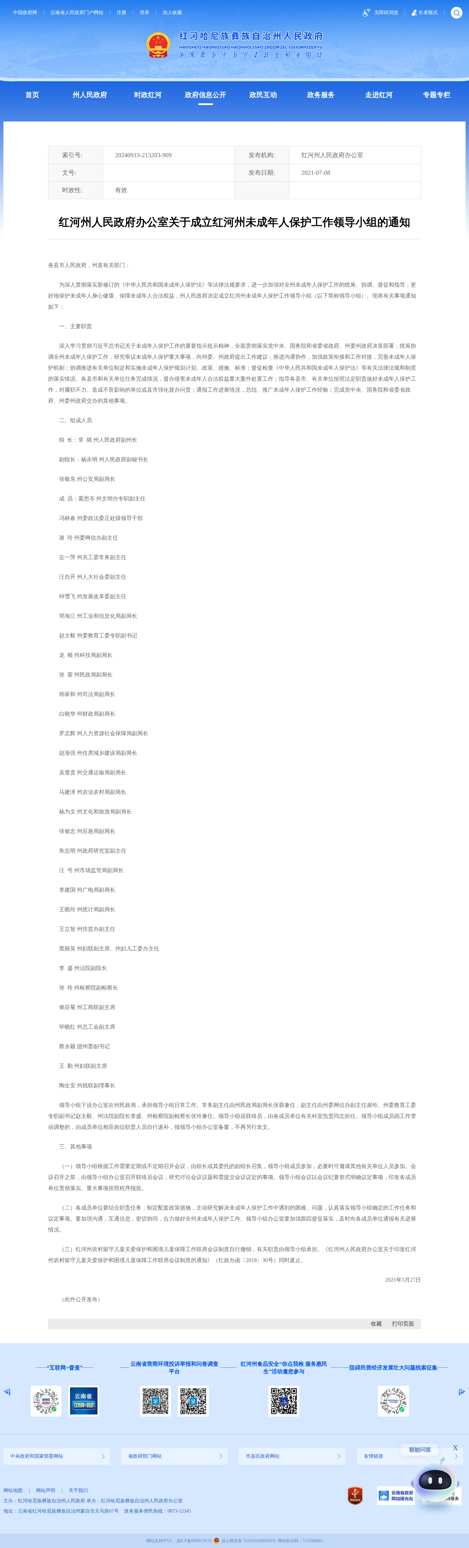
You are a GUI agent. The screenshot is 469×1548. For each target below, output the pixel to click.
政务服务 (321, 95)
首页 (32, 95)
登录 (144, 12)
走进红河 (379, 95)
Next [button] (462, 1392)
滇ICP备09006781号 (194, 1540)
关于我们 (78, 1490)
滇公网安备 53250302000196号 (248, 1540)
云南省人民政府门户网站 (76, 12)
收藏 (376, 1324)
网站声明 (45, 1490)
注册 (121, 12)
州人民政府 (90, 95)
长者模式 (428, 12)
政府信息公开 (205, 95)
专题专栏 (436, 95)
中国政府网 (25, 12)
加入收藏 (172, 12)
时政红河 (148, 95)
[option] (70, 1391)
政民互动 (263, 95)
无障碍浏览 (386, 12)
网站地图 (13, 1490)
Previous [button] (7, 1392)
